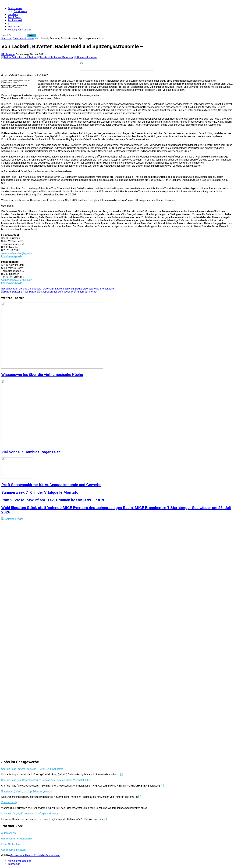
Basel (4, 288)
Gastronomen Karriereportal (16, 838)
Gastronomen (15, 8)
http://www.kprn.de (11, 256)
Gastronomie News (23, 38)
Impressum (14, 26)
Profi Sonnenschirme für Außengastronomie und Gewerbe (51, 485)
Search (32, 35)
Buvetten (13, 288)
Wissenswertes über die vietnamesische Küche (42, 374)
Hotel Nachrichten (11, 844)
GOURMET (48, 288)
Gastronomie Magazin (13, 849)
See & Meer (14, 17)
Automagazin (8, 833)
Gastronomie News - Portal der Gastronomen (35, 855)
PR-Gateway (8, 54)
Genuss (23, 288)
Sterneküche (107, 288)
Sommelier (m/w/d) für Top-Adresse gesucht (26, 791)
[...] (121, 774)
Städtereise (81, 288)
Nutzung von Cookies (19, 29)
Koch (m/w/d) (9, 802)
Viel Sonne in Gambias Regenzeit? (30, 452)
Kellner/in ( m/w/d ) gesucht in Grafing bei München (30, 813)
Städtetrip (93, 288)
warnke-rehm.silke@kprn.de (16, 253)
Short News (20, 11)
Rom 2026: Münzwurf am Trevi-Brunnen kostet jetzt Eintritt (52, 500)
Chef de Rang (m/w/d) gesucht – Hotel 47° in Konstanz (32, 768)
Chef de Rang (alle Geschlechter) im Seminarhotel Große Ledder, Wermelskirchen (46, 780)
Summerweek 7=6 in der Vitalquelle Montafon (41, 492)
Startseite (6, 38)
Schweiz (69, 288)
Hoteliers (13, 14)
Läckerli (59, 288)
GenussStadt (35, 288)
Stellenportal (15, 20)
